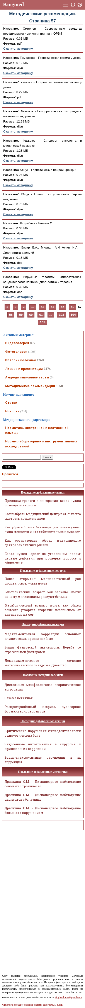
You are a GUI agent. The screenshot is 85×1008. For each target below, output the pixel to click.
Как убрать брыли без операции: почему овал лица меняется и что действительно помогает (43, 529)
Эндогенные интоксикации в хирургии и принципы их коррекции (43, 746)
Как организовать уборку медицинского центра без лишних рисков (43, 542)
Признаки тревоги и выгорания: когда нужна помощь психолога (43, 503)
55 (62, 307)
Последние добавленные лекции (42, 721)
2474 (47, 369)
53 (42, 307)
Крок (60, 1004)
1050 (59, 386)
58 (11, 314)
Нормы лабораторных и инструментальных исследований (41, 443)
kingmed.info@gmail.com (68, 997)
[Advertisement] (21, 898)
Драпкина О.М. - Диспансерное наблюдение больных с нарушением (43, 810)
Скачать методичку (18, 48)
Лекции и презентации (24, 369)
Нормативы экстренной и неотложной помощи (36, 430)
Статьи (11, 403)
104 (73, 314)
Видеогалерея (17, 343)
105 (42, 322)
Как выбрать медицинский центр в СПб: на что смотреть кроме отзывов (43, 516)
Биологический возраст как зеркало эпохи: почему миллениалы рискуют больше (43, 594)
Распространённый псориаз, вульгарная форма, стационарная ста (43, 709)
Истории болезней (20, 360)
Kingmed (13, 4)
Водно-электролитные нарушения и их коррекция (43, 759)
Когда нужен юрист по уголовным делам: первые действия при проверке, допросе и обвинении (43, 558)
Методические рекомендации (30, 386)
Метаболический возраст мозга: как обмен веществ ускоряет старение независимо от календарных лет (43, 610)
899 (32, 343)
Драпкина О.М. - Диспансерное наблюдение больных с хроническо (43, 784)
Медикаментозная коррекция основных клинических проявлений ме (43, 636)
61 (41, 314)
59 (21, 314)
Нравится (10, 474)
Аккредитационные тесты (27, 377)
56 (72, 307)
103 (61, 314)
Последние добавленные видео (43, 624)
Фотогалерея (16, 352)
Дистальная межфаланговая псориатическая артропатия (43, 687)
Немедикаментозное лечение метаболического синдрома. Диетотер (43, 663)
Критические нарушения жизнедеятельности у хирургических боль (43, 733)
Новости (12, 411)
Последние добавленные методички (43, 771)
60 (31, 314)
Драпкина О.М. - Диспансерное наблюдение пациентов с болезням (43, 797)
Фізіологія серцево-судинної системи (22, 1004)
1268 (40, 360)
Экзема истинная (19, 698)
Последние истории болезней (43, 675)
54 (52, 307)
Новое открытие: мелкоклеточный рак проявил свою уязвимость (43, 581)
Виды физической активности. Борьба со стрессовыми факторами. (43, 649)
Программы (49, 1004)
